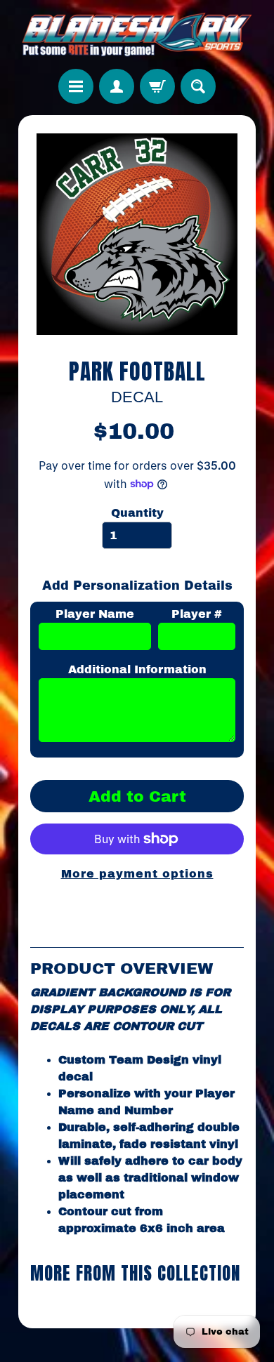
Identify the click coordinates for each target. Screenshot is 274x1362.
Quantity (137, 513)
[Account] (116, 86)
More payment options (137, 874)
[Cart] (157, 86)
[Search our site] (198, 86)
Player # (196, 614)
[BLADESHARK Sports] (137, 34)
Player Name (95, 614)
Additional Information (137, 669)
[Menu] (75, 86)
